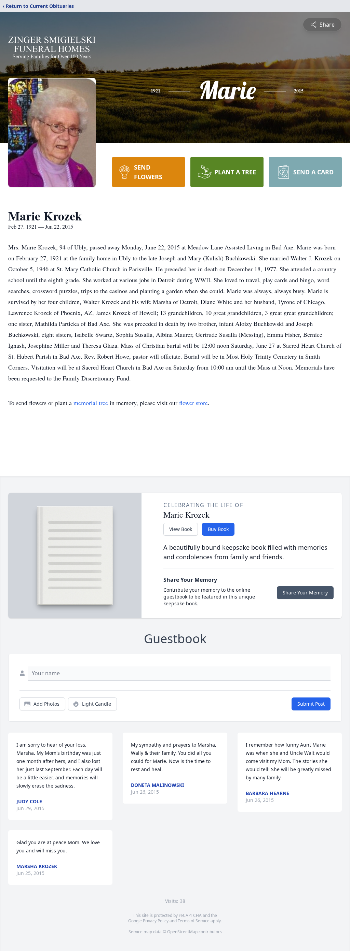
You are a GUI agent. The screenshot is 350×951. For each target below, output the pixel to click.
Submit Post (311, 704)
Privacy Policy (156, 921)
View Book (180, 529)
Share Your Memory (305, 592)
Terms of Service (194, 921)
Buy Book (218, 529)
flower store (193, 403)
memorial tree (90, 403)
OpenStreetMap (182, 932)
